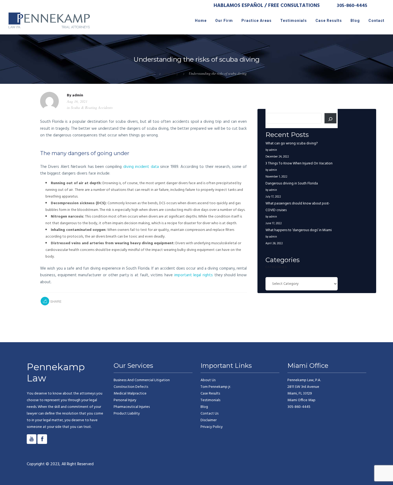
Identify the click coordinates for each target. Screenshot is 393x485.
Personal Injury (125, 400)
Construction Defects (131, 387)
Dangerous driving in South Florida (291, 183)
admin (77, 95)
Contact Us (209, 414)
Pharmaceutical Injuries (132, 407)
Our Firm (224, 20)
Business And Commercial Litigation (142, 380)
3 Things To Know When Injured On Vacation (299, 163)
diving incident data (141, 167)
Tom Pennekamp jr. (216, 387)
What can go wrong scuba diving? (291, 143)
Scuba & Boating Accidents (92, 107)
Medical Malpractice (130, 394)
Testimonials (293, 20)
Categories (276, 267)
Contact (376, 20)
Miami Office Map (301, 400)
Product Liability (127, 414)
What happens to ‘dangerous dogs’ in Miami (298, 230)
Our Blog (171, 73)
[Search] (330, 118)
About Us (208, 380)
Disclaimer (209, 420)
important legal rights (193, 275)
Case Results (328, 20)
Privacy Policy (212, 427)
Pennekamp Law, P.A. (304, 387)
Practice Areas (256, 20)
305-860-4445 (352, 6)
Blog (355, 20)
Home (201, 20)
